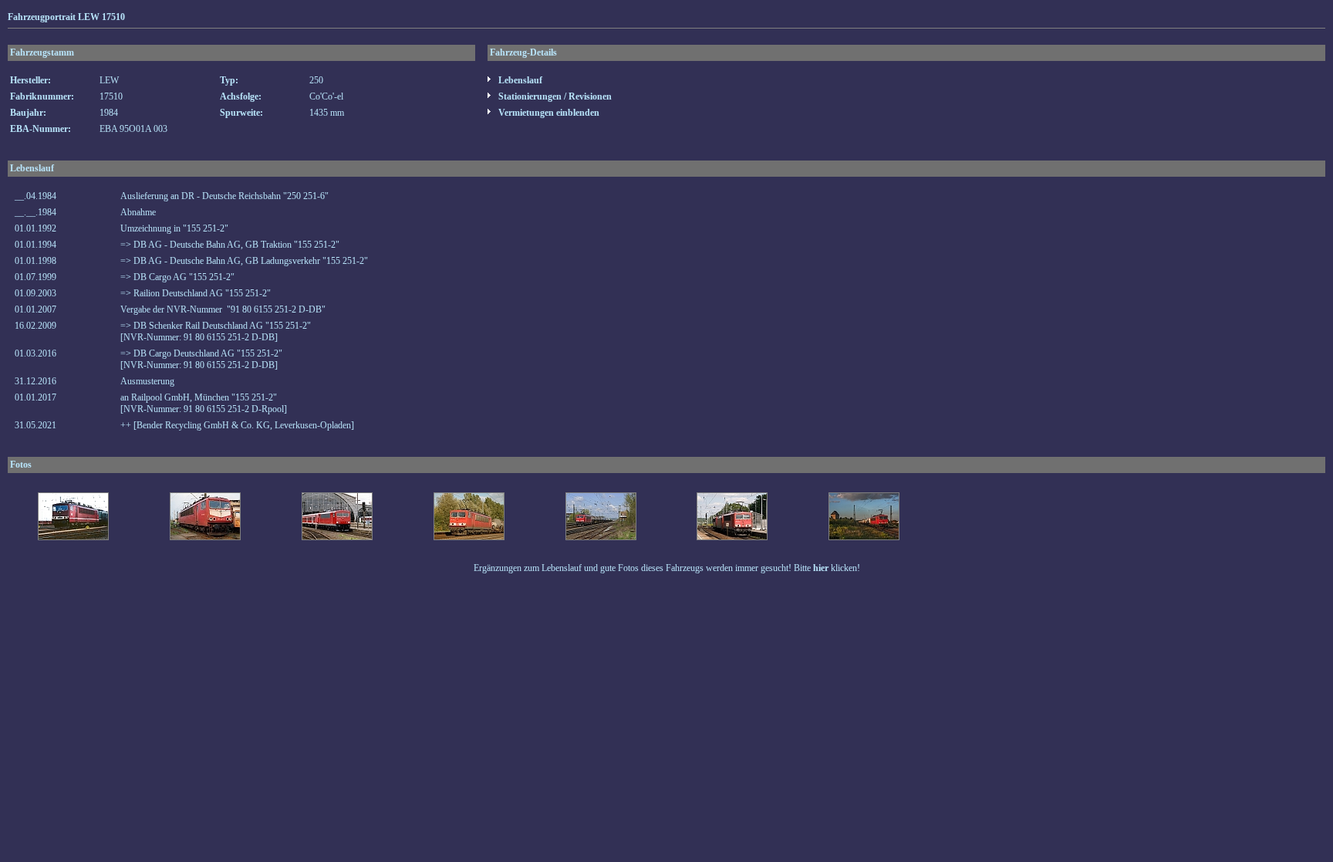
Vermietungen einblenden (547, 112)
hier (820, 568)
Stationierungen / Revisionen (554, 96)
